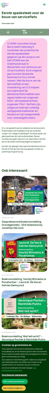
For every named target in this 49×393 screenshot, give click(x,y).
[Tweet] (3, 21)
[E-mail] (3, 27)
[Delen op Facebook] (3, 14)
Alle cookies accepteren (13, 381)
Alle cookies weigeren (12, 388)
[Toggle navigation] (44, 5)
